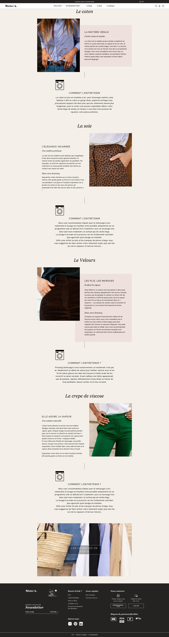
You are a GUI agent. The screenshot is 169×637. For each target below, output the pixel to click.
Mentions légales (81, 635)
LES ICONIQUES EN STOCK (84, 550)
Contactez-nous (73, 603)
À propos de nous (91, 598)
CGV (72, 635)
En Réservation (72, 6)
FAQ (69, 595)
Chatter (136, 606)
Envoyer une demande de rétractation (75, 607)
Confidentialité (93, 635)
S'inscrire (53, 611)
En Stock (58, 6)
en (143, 1)
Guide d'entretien (73, 598)
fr (140, 1)
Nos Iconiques (90, 595)
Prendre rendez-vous (118, 606)
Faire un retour (72, 600)
